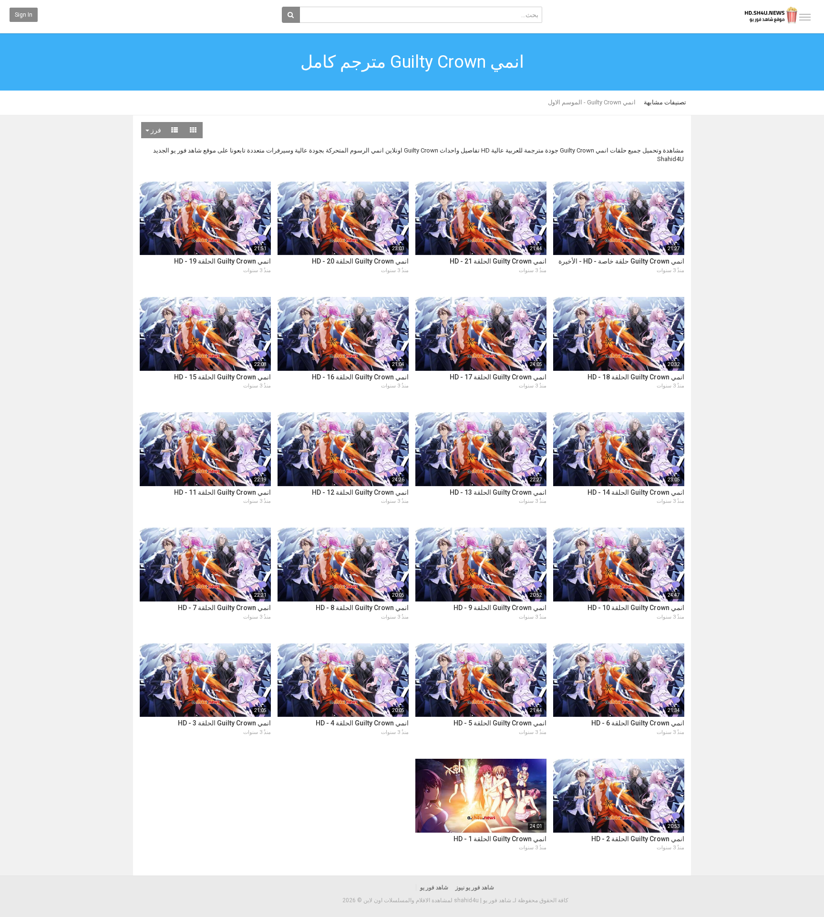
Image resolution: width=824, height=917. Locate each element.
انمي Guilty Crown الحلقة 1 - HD (499, 839)
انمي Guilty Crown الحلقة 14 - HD (635, 492)
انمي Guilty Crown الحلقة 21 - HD (498, 261)
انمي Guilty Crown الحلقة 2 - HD (637, 839)
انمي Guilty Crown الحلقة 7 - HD (224, 607)
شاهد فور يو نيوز (474, 887)
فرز (155, 130)
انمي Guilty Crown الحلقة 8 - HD (362, 607)
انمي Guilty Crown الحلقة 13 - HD (498, 492)
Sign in (23, 14)
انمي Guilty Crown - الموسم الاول (592, 102)
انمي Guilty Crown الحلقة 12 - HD (360, 492)
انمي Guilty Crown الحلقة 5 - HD (499, 723)
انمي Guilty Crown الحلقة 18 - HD (635, 377)
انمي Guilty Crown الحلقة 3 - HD (224, 723)
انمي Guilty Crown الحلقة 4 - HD (362, 723)
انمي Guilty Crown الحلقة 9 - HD (499, 607)
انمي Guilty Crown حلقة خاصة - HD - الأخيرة (621, 261)
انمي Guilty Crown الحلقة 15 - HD (222, 377)
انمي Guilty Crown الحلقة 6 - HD (637, 723)
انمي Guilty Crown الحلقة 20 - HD (360, 261)
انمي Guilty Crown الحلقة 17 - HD (498, 377)
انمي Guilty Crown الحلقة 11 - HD (222, 492)
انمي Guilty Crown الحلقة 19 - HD (222, 261)
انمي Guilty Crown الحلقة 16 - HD (360, 377)
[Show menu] (805, 17)
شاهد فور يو (434, 887)
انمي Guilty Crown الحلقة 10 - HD (635, 607)
